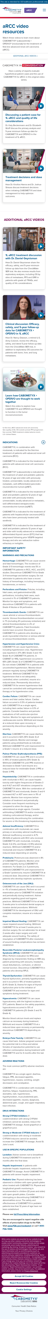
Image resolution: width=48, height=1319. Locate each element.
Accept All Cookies (24, 1276)
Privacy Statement (31, 1271)
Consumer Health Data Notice (24, 1306)
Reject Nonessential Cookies (24, 1283)
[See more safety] (43, 442)
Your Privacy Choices (24, 1311)
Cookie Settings (24, 1289)
